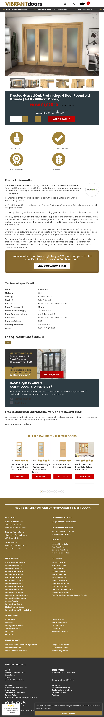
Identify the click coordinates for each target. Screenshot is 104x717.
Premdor (9, 634)
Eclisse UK (9, 622)
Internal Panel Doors (14, 589)
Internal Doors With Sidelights (18, 610)
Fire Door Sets (58, 547)
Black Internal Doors (14, 574)
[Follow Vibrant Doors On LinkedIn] (24, 705)
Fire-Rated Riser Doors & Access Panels (69, 595)
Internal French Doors (62, 527)
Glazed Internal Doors (14, 586)
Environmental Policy (61, 687)
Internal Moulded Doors (15, 598)
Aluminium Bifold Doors (15, 527)
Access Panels (11, 601)
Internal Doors (12, 558)
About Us (56, 685)
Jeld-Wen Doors (12, 628)
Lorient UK (56, 628)
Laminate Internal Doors (15, 562)
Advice (78, 9)
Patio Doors (11, 518)
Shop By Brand (11, 615)
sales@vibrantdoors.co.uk (63, 672)
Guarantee (10, 690)
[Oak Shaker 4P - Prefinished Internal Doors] (41, 449)
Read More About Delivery (18, 424)
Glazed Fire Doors (60, 571)
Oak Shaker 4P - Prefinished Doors (40, 465)
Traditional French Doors (63, 531)
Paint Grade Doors (60, 580)
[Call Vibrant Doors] (65, 3)
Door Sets (56, 540)
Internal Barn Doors (13, 604)
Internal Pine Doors (13, 568)
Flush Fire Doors (59, 577)
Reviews (55, 695)
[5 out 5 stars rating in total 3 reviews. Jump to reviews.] (44, 461)
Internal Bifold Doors (45, 110)
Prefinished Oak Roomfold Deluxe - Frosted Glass (84, 467)
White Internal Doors (14, 580)
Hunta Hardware (59, 622)
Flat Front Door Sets (61, 553)
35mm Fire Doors (59, 586)
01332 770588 (23, 399)
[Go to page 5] (55, 491)
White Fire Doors (59, 562)
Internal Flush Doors (13, 583)
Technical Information (62, 690)
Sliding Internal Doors (14, 607)
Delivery (8, 685)
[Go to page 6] (59, 491)
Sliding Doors (11, 542)
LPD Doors (9, 631)
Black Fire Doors (59, 565)
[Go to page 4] (52, 491)
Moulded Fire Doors (60, 592)
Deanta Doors (58, 619)
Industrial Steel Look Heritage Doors (21, 644)
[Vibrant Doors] (28, 4)
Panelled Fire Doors (60, 583)
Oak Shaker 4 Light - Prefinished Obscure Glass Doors (19, 468)
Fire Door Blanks (59, 574)
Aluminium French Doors (16, 535)
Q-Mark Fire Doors (60, 647)
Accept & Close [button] (68, 713)
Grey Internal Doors (13, 577)
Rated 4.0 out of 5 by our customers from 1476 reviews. (11, 710)
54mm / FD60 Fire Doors (62, 589)
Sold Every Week (45, 9)
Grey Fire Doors (59, 568)
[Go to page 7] (62, 491)
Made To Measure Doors (16, 650)
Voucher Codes (59, 692)
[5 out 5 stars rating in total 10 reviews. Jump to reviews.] (22, 461)
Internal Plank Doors (14, 592)
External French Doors (14, 532)
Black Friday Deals (13, 647)
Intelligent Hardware (14, 625)
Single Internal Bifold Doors (64, 521)
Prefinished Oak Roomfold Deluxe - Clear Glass (62, 467)
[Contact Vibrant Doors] (52, 364)
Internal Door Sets (60, 544)
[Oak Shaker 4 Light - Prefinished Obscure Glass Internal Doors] (19, 449)
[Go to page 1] (41, 491)
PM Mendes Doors (60, 631)
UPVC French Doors (13, 538)
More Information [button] (43, 708)
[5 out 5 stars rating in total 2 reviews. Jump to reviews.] (65, 461)
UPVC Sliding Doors (13, 548)
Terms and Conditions (15, 692)
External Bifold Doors (14, 521)
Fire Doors (57, 558)
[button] (95, 16)
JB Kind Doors (58, 625)
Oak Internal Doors (13, 565)
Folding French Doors (61, 534)
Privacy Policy (11, 695)
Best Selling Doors (60, 650)
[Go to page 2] (45, 491)
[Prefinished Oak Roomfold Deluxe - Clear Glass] (62, 449)
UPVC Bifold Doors (13, 524)
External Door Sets (60, 550)
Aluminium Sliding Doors (16, 545)
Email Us (20, 402)
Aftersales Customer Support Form (21, 697)
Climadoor (64, 110)
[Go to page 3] (48, 491)
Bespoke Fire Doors (60, 644)
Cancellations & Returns (16, 687)
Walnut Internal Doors (14, 571)
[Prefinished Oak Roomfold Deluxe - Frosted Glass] (84, 449)
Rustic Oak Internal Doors (16, 595)
